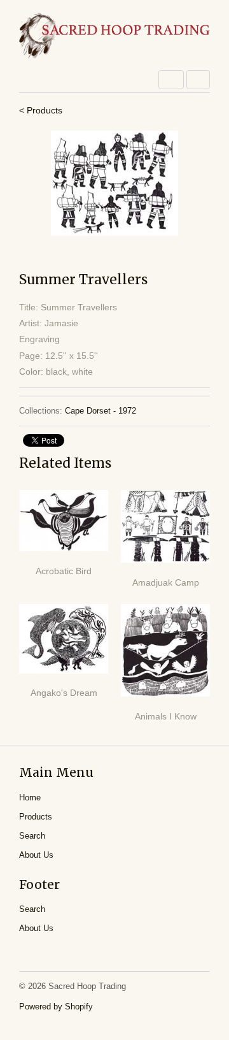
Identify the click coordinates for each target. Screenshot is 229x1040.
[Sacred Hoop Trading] (114, 37)
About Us (36, 855)
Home (30, 797)
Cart (198, 79)
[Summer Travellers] (114, 183)
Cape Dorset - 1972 (100, 410)
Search (32, 836)
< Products (40, 110)
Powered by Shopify (56, 1006)
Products (35, 816)
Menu (171, 79)
